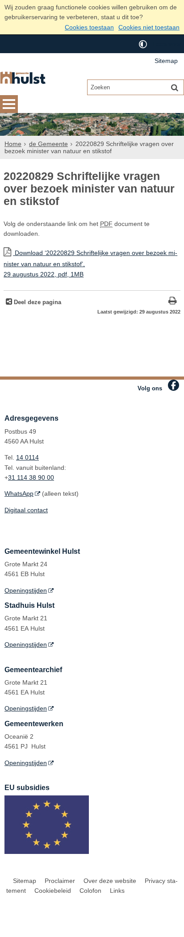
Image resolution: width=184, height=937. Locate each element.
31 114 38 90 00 (31, 477)
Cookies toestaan (89, 27)
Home (12, 143)
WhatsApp (18, 493)
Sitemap (166, 60)
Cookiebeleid (52, 890)
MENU (9, 104)
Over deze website (110, 880)
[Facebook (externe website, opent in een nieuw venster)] (173, 385)
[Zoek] (174, 87)
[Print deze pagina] (172, 301)
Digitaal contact (26, 510)
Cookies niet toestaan (149, 27)
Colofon (90, 890)
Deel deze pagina (36, 302)
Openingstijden (25, 590)
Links (117, 890)
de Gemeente (48, 143)
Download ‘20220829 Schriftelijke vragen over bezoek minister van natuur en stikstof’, (90, 263)
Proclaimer (60, 880)
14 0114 (27, 457)
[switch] (143, 44)
